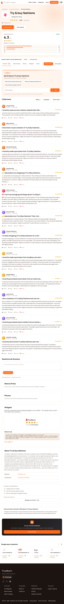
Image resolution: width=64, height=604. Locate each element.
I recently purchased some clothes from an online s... (22, 322)
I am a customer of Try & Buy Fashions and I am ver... (21, 298)
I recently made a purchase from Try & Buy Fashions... (22, 151)
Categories (41, 2)
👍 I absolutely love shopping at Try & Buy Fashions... (21, 173)
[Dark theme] (61, 2)
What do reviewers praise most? (33, 81)
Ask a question (8, 372)
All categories (8, 589)
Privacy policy (33, 601)
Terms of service (42, 601)
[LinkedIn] (10, 581)
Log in (47, 2)
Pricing (33, 591)
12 (35, 425)
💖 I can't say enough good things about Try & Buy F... (21, 194)
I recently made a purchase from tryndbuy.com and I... (22, 257)
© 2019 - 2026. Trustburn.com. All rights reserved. (15, 601)
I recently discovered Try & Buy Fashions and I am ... (21, 342)
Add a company (8, 594)
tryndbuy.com (22, 474)
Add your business (36, 594)
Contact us (22, 591)
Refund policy (52, 601)
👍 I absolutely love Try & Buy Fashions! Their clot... (21, 216)
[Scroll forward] (61, 544)
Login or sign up (52, 589)
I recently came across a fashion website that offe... (21, 110)
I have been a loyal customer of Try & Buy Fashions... (21, 128)
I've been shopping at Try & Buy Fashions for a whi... (21, 236)
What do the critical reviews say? (13, 81)
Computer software (14, 9)
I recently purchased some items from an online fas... (22, 279)
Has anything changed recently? (13, 85)
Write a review (32, 2)
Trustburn (7, 570)
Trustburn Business (36, 589)
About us (21, 589)
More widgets (8, 441)
